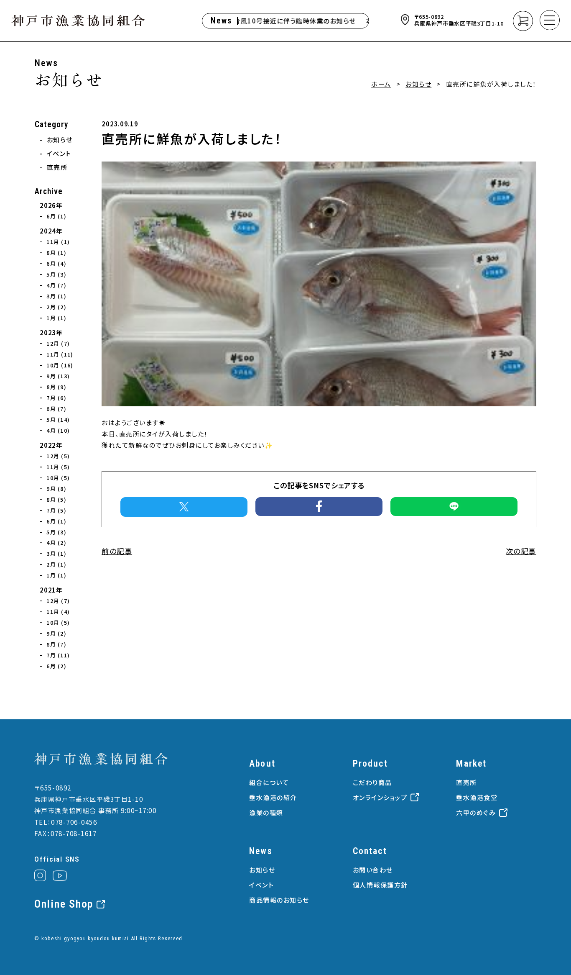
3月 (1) (56, 296)
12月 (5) (58, 456)
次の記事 (521, 551)
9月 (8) (56, 489)
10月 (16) (59, 365)
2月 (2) (56, 307)
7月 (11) (58, 655)
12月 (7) (58, 343)
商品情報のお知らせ (279, 899)
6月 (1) (56, 216)
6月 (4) (56, 263)
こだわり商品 (372, 782)
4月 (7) (56, 285)
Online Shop (63, 904)
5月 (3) (56, 274)
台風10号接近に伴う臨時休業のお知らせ (284, 20)
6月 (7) (56, 409)
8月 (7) (56, 644)
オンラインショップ (380, 797)
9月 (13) (58, 376)
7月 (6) (56, 398)
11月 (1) (58, 242)
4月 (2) (56, 543)
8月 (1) (56, 253)
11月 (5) (58, 467)
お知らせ (418, 83)
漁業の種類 (266, 812)
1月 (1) (56, 318)
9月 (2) (56, 633)
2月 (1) (56, 564)
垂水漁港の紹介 (273, 797)
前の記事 (117, 551)
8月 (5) (56, 499)
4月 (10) (58, 430)
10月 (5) (58, 478)
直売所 (57, 167)
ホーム (381, 83)
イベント (59, 153)
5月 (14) (58, 419)
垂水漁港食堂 (476, 797)
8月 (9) (56, 387)
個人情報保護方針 (380, 884)
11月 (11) (59, 354)
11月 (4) (58, 612)
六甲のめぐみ (476, 812)
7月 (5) (56, 510)
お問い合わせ (373, 869)
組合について (269, 782)
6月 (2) (56, 666)
